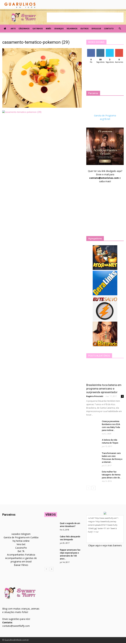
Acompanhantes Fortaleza (21, 554)
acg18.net (105, 118)
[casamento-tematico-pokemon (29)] (42, 107)
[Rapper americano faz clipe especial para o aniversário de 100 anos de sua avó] (50, 553)
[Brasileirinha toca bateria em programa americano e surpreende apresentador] (105, 371)
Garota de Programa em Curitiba (21, 537)
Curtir (91, 50)
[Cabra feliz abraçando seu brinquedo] (50, 539)
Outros (84, 28)
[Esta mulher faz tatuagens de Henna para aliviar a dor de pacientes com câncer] (92, 475)
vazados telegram (21, 533)
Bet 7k (21, 551)
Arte (13, 28)
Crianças (59, 28)
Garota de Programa (105, 115)
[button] (120, 29)
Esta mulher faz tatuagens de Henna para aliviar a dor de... (111, 475)
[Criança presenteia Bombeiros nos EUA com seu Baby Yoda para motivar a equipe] (92, 424)
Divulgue (96, 28)
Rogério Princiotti (94, 396)
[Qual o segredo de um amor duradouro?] (50, 526)
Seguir (100, 50)
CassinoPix (21, 547)
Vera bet (21, 544)
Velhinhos (72, 28)
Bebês (48, 28)
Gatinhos (37, 28)
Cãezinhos (24, 28)
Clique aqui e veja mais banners (105, 545)
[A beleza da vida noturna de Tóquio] (92, 443)
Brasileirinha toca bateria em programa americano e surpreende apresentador (103, 388)
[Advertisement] (85, 17)
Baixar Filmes (21, 565)
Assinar (119, 50)
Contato (109, 28)
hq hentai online (21, 540)
